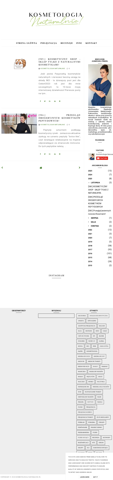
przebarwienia (83, 432)
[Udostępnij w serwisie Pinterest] (60, 101)
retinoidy (106, 437)
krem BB (81, 361)
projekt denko (96, 427)
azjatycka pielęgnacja (86, 326)
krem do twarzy (94, 361)
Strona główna (26, 43)
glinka (101, 341)
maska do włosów (96, 371)
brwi (97, 331)
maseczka (82, 371)
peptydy (90, 402)
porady (101, 422)
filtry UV (91, 341)
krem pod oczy (83, 366)
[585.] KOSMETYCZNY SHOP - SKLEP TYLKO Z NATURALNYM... (98, 189)
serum (101, 442)
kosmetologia (92, 351)
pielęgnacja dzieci (85, 412)
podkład (81, 422)
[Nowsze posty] (2, 168)
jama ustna (104, 346)
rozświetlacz (83, 442)
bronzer (88, 331)
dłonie (101, 336)
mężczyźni (90, 376)
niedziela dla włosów (101, 387)
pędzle (99, 402)
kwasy (95, 366)
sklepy (80, 447)
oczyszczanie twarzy (93, 392)
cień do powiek (83, 336)
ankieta (81, 321)
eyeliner (81, 341)
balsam (102, 326)
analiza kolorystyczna (99, 315)
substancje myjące (100, 447)
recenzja (95, 437)
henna (80, 346)
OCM (79, 392)
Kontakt (91, 43)
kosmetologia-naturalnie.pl (28, 477)
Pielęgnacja (49, 43)
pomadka (91, 422)
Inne (79, 43)
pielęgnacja (90, 407)
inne (94, 346)
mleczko (81, 381)
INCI (87, 346)
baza (80, 331)
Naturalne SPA (83, 387)
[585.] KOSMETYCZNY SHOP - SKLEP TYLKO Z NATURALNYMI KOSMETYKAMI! (59, 61)
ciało (105, 331)
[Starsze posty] (79, 168)
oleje (99, 397)
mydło (90, 381)
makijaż (104, 366)
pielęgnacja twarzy (85, 417)
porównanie (82, 427)
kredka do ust (99, 356)
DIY (94, 336)
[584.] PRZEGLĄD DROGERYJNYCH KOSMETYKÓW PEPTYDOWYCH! (59, 117)
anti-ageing (92, 321)
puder (95, 432)
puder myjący (83, 437)
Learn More (84, 477)
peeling (81, 402)
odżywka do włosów (86, 397)
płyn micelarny (103, 417)
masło (80, 376)
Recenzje (67, 43)
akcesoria (82, 315)
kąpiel (80, 351)
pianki (80, 407)
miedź (100, 376)
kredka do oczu (84, 356)
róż (93, 442)
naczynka (101, 381)
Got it (95, 477)
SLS (88, 447)
